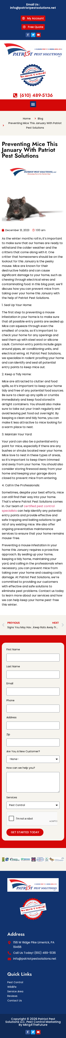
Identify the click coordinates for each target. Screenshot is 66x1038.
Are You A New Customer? (23, 751)
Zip (8, 734)
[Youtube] (38, 35)
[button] (33, 104)
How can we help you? (20, 768)
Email (9, 683)
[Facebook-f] (28, 35)
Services (11, 797)
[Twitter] (33, 35)
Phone (10, 700)
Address (11, 717)
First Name (13, 649)
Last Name (13, 666)
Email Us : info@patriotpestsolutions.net (33, 6)
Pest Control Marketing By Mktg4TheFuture (40, 1023)
